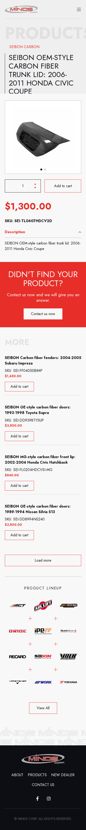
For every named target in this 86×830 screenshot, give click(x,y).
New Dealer (63, 775)
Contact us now (43, 313)
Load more (43, 560)
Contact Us (43, 784)
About (17, 775)
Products (37, 775)
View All (43, 708)
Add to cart (63, 185)
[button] (41, 169)
